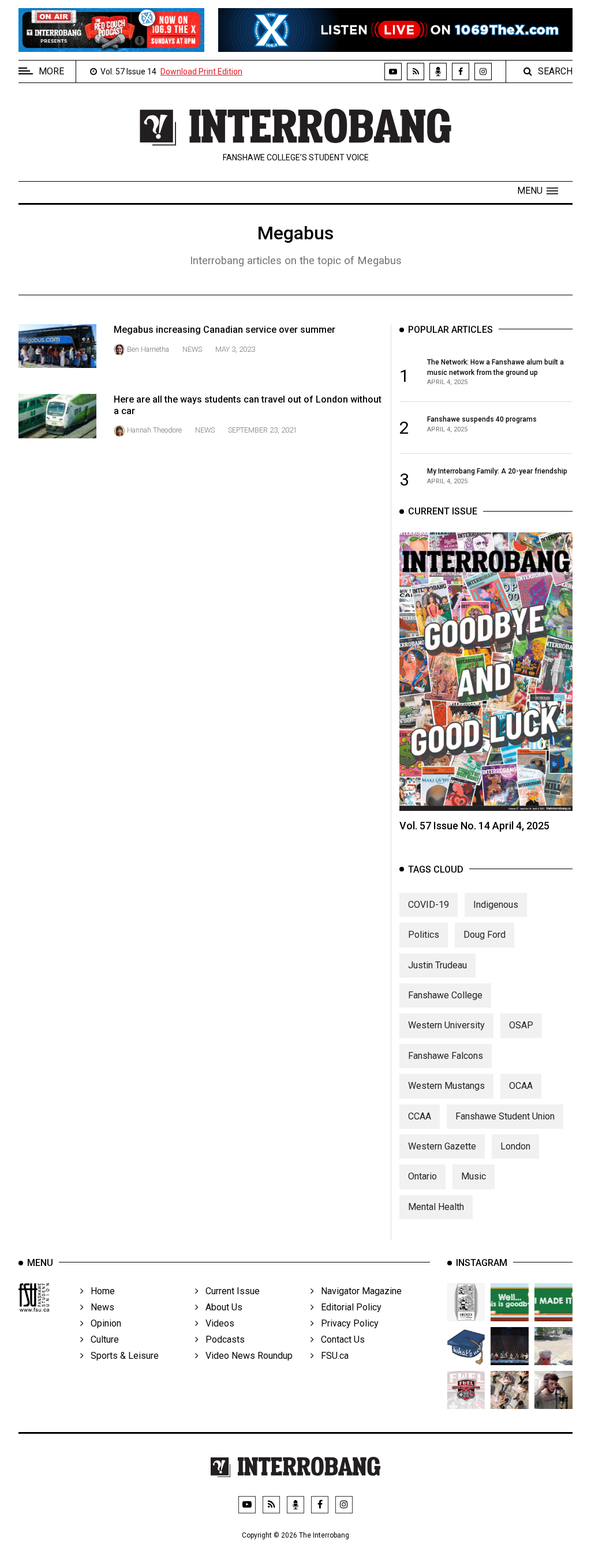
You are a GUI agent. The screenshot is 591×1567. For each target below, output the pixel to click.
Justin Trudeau (437, 965)
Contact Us (339, 1339)
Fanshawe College (445, 995)
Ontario (422, 1176)
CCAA (419, 1116)
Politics (423, 934)
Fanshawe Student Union (505, 1116)
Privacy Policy (346, 1323)
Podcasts (222, 1339)
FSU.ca (331, 1355)
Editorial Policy (347, 1307)
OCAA (521, 1085)
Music (473, 1176)
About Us (220, 1307)
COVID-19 (428, 904)
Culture (101, 1339)
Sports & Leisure (121, 1355)
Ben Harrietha (148, 349)
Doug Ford (484, 934)
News (192, 349)
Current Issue (229, 1291)
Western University (446, 1025)
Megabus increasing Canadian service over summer (224, 329)
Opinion (102, 1323)
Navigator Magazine (358, 1291)
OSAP (521, 1025)
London (515, 1146)
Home (99, 1291)
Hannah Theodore (154, 430)
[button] (537, 191)
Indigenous (495, 904)
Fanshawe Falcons (445, 1055)
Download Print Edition (201, 71)
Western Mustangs (446, 1085)
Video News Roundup (246, 1355)
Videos (216, 1323)
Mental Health (436, 1206)
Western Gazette (442, 1146)
